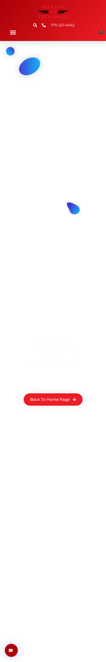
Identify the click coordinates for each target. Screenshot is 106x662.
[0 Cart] (99, 34)
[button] (13, 32)
